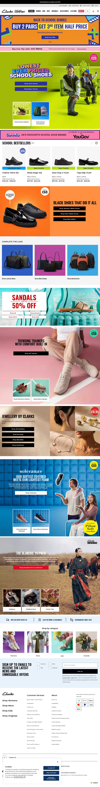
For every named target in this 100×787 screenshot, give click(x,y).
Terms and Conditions (33, 744)
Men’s (13, 317)
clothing (73, 11)
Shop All (13, 313)
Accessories (64, 11)
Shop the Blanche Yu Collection (31, 567)
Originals (55, 11)
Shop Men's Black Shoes (69, 214)
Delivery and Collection (33, 714)
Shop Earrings (18, 434)
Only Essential (51, 772)
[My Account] (93, 11)
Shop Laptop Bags (8, 278)
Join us (80, 671)
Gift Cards (30, 718)
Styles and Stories (56, 740)
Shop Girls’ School (31, 83)
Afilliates (54, 707)
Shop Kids (7, 711)
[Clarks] (13, 11)
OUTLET (81, 11)
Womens (43, 664)
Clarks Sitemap (56, 722)
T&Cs (50, 42)
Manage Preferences (51, 778)
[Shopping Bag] (98, 11)
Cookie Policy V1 (19, 777)
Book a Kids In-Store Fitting (34, 699)
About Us (54, 699)
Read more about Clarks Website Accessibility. (63, 772)
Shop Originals (9, 716)
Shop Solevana (31, 493)
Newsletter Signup (64, 766)
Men (43, 11)
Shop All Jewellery (18, 429)
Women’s (35, 313)
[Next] (96, 143)
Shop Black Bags (41, 278)
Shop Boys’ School (31, 89)
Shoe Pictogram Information (35, 729)
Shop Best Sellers (69, 219)
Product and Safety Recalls (34, 722)
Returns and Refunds (33, 725)
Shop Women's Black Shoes (69, 208)
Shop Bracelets (18, 440)
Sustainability (55, 744)
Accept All (51, 768)
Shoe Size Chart (31, 733)
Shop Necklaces (18, 445)
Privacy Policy (66, 677)
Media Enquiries (56, 729)
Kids (48, 11)
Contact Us (30, 707)
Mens (53, 664)
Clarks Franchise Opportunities (60, 718)
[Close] (57, 762)
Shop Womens (9, 700)
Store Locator (30, 737)
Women (38, 11)
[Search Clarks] (88, 11)
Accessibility (55, 703)
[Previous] (91, 143)
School (31, 11)
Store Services (31, 740)
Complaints (30, 703)
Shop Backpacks (73, 278)
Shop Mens (8, 705)
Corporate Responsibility (58, 725)
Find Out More (81, 49)
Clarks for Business (57, 714)
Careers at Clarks (56, 711)
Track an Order (31, 748)
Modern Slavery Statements (59, 733)
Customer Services (32, 711)
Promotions (55, 737)
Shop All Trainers (31, 353)
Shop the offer (50, 37)
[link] (14, 165)
